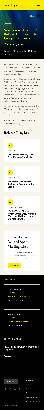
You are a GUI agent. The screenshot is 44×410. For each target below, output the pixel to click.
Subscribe (11, 381)
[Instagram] (15, 388)
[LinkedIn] (6, 388)
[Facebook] (20, 388)
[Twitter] (10, 388)
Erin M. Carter (21, 82)
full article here (19, 120)
